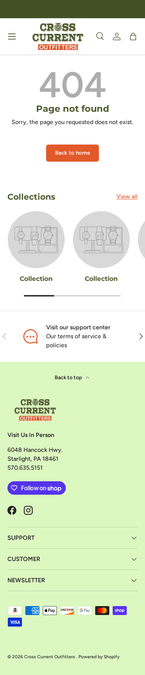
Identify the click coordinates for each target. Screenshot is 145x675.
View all (127, 196)
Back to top (69, 377)
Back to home (72, 152)
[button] (133, 36)
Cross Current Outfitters (50, 656)
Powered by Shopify (98, 656)
